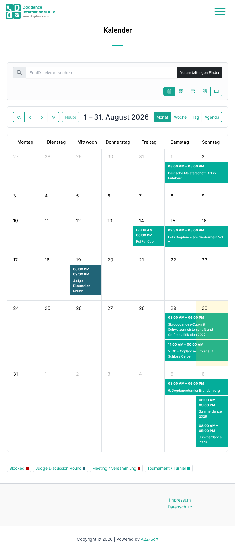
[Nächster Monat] (42, 117)
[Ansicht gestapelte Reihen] (193, 91)
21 (141, 260)
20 (110, 260)
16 (204, 220)
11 (47, 220)
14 (141, 220)
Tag (195, 117)
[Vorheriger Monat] (30, 117)
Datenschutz (180, 507)
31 (141, 156)
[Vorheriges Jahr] (19, 117)
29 (79, 156)
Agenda (212, 117)
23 (204, 260)
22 (173, 260)
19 (78, 260)
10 (15, 220)
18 (47, 260)
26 (79, 308)
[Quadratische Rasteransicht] (181, 91)
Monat (162, 117)
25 (47, 308)
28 (47, 156)
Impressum (180, 500)
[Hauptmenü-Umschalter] (220, 11)
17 (15, 260)
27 (16, 156)
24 (16, 308)
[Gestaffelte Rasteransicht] (205, 91)
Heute (70, 117)
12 (78, 220)
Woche (180, 117)
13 (109, 220)
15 (173, 220)
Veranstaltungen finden (200, 72)
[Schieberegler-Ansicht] (216, 91)
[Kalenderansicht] (169, 91)
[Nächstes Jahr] (53, 117)
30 (110, 156)
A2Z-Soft (149, 539)
